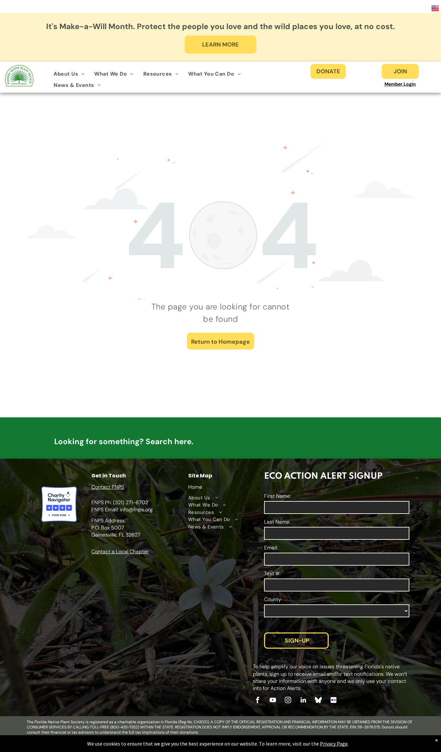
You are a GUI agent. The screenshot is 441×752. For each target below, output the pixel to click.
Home (195, 487)
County (272, 599)
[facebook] (257, 700)
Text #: (272, 573)
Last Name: (277, 521)
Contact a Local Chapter (120, 551)
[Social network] (318, 700)
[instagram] (288, 700)
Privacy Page (334, 743)
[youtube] (273, 700)
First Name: (277, 496)
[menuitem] (69, 73)
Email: (271, 547)
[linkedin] (303, 700)
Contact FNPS (107, 487)
